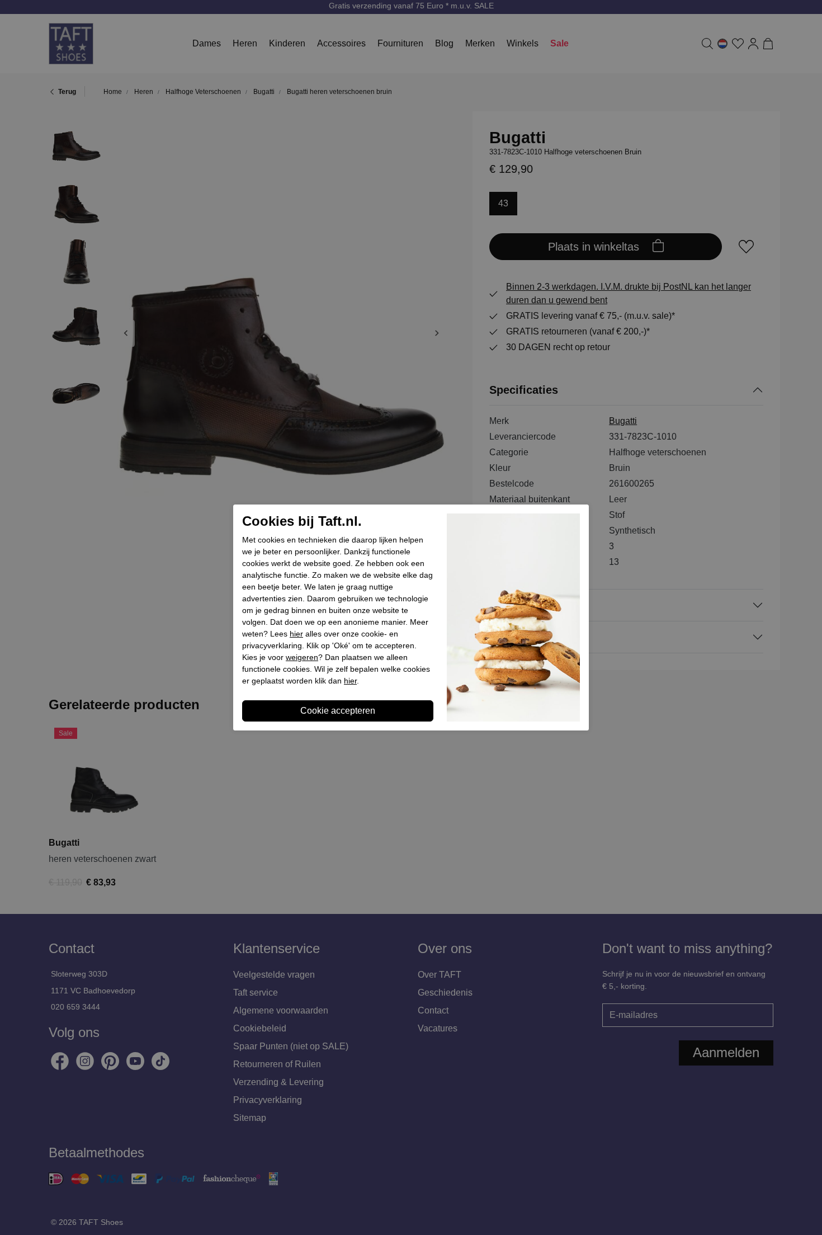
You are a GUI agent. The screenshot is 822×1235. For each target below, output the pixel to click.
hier (296, 633)
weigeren (302, 657)
